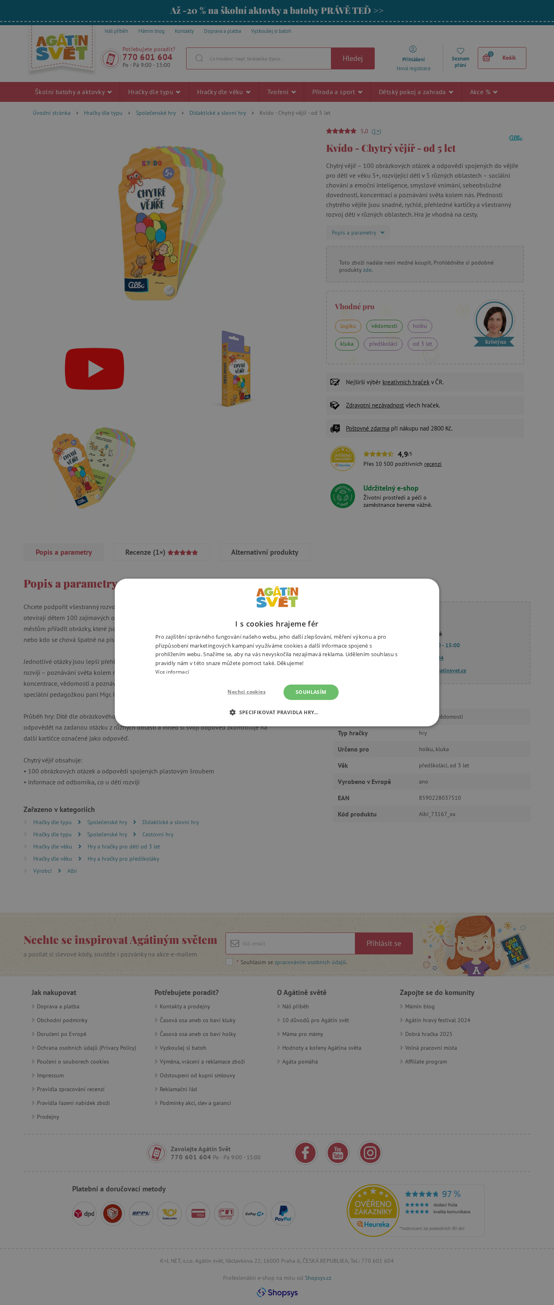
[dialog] (277, 652)
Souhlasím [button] (311, 692)
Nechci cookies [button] (247, 691)
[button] (277, 712)
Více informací (172, 671)
